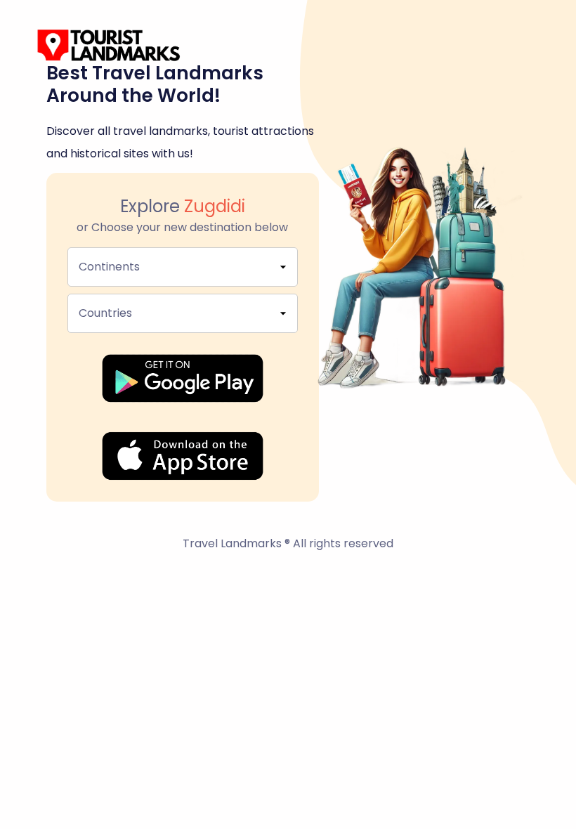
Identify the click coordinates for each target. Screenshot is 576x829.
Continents (109, 267)
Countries (105, 313)
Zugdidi (214, 206)
